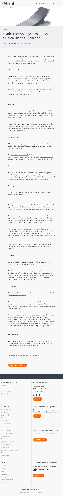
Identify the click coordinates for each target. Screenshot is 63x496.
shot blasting (24, 57)
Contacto (38, 399)
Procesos (4, 421)
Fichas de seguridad (7, 480)
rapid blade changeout (17, 295)
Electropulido (5, 415)
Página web (38, 475)
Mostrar (37, 416)
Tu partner (5, 430)
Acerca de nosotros (9, 382)
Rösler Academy (6, 444)
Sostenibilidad (5, 394)
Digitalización (5, 447)
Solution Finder (39, 3)
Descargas (4, 482)
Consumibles (5, 418)
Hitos (3, 388)
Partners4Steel (5, 456)
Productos (5, 406)
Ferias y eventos (6, 477)
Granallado (4, 412)
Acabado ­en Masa (6, 409)
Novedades (4, 468)
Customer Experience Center (10, 450)
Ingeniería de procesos (8, 442)
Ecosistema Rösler (7, 433)
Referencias (4, 453)
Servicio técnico (6, 436)
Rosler (38, 57)
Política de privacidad (37, 492)
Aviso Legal (27, 492)
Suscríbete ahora (40, 440)
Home (3, 7)
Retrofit (3, 439)
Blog (8, 7)
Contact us (23, 343)
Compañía (4, 386)
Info (3, 462)
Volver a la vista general (25, 43)
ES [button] (47, 3)
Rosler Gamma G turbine (18, 155)
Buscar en (4, 466)
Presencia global (6, 391)
